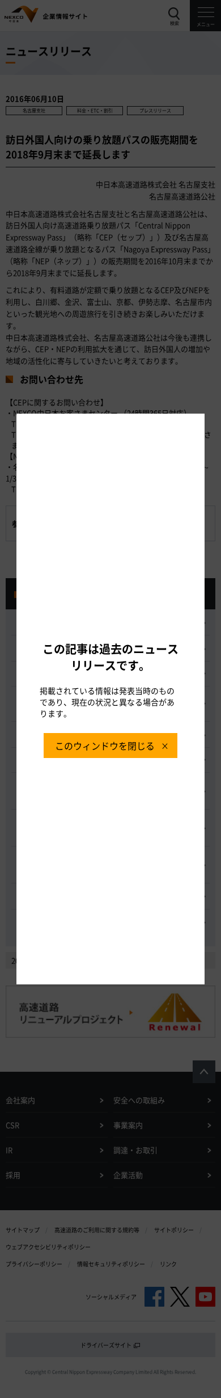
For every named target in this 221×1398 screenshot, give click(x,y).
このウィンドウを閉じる (105, 745)
